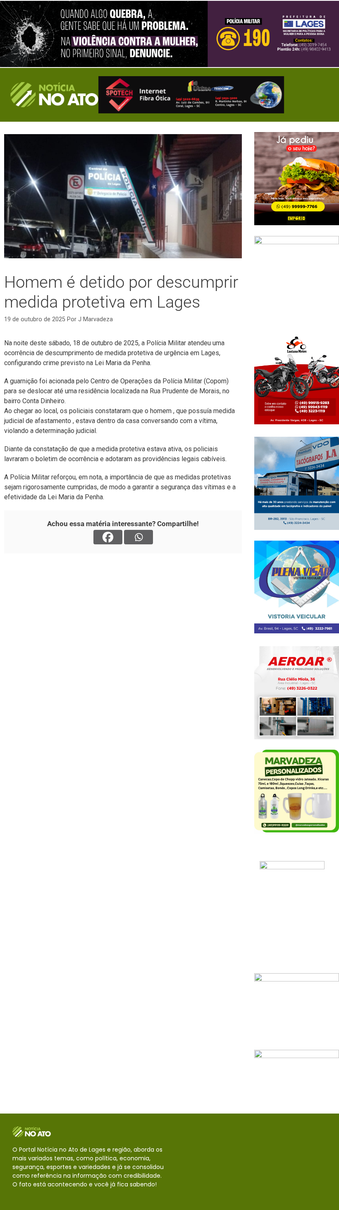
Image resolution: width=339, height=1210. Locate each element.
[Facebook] (107, 537)
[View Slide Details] (169, 34)
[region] (169, 34)
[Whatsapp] (138, 537)
